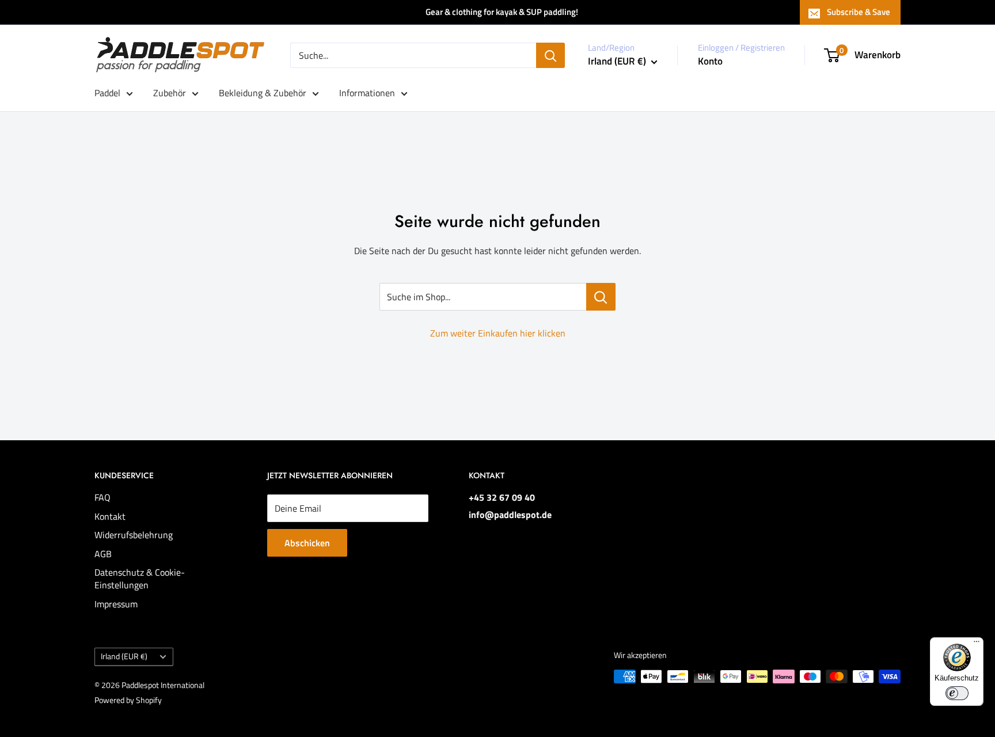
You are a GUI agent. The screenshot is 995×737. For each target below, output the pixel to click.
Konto (710, 61)
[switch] (957, 693)
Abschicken (307, 543)
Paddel (107, 93)
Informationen (367, 93)
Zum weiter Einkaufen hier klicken (497, 333)
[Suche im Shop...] (601, 297)
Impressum (116, 604)
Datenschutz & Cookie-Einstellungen (139, 578)
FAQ (102, 497)
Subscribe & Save (858, 11)
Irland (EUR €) (124, 656)
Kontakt (110, 516)
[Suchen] (550, 55)
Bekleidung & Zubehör (262, 93)
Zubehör (169, 93)
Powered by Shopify (128, 700)
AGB (103, 554)
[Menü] (976, 644)
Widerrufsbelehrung (133, 535)
